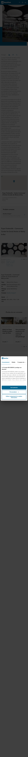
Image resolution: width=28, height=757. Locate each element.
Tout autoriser (14, 387)
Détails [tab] (13, 362)
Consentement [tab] (5, 362)
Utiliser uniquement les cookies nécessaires (14, 397)
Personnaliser (13, 392)
